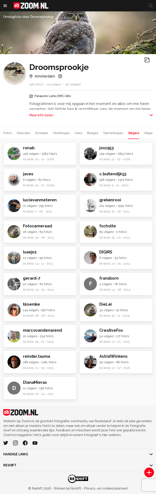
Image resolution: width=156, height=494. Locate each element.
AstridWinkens (113, 356)
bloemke (31, 304)
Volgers (133, 133)
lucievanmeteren (40, 199)
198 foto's (36, 84)
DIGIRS (105, 252)
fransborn (109, 278)
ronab (28, 147)
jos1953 (106, 147)
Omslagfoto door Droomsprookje (28, 17)
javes (28, 173)
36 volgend (73, 84)
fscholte (107, 226)
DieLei (105, 304)
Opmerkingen (113, 133)
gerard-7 (31, 278)
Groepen (41, 133)
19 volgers (54, 84)
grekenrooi (110, 199)
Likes (78, 133)
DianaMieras (35, 382)
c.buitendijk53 (112, 173)
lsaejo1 (30, 252)
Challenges (61, 133)
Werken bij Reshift (67, 488)
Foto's (7, 133)
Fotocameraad (37, 226)
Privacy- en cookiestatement (105, 488)
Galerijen (23, 133)
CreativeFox (111, 330)
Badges (92, 133)
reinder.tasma (36, 356)
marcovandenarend (42, 330)
